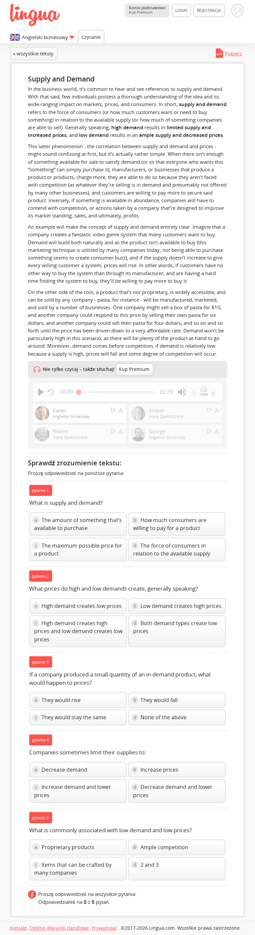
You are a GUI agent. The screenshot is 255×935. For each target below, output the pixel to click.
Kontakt (18, 928)
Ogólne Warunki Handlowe (59, 928)
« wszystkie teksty (33, 53)
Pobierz (233, 53)
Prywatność (104, 928)
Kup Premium (134, 369)
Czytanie (91, 37)
